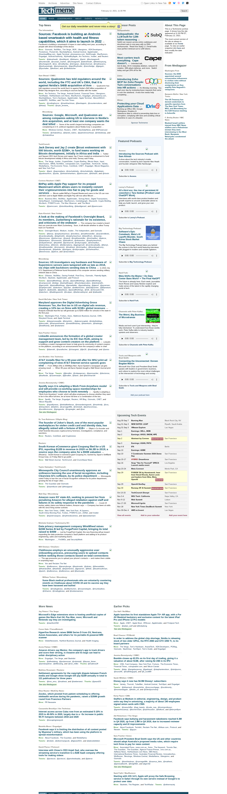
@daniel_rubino (69, 133)
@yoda (56, 173)
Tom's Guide (147, 649)
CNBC (52, 76)
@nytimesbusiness (70, 516)
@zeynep (98, 236)
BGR (74, 49)
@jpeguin (100, 66)
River (51, 19)
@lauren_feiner (89, 661)
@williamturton (78, 287)
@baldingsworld (56, 292)
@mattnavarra (99, 64)
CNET (74, 130)
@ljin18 (83, 349)
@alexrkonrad (86, 64)
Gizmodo (48, 49)
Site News (78, 3)
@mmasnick (56, 240)
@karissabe (79, 571)
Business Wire (51, 199)
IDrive (119, 100)
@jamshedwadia (73, 759)
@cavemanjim (55, 375)
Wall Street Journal (53, 460)
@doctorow (104, 373)
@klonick (54, 245)
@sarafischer (62, 349)
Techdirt (138, 727)
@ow (55, 64)
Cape (119, 54)
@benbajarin (81, 103)
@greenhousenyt (121, 709)
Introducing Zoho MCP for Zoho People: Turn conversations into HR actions (130, 83)
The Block (86, 203)
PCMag (174, 647)
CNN (99, 316)
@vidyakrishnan (45, 243)
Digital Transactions (99, 199)
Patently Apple (100, 275)
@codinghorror (53, 103)
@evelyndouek (45, 249)
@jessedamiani (89, 516)
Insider (94, 56)
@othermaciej (169, 784)
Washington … (51, 539)
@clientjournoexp (151, 689)
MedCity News (57, 691)
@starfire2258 (53, 623)
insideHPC (43, 100)
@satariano (59, 326)
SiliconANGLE (99, 98)
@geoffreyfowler (75, 66)
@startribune (52, 487)
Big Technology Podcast (141, 262)
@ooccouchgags (152, 687)
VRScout (146, 623)
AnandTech (149, 647)
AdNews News (120, 752)
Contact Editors (93, 3)
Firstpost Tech (173, 623)
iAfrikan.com (163, 727)
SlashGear (127, 649)
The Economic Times (59, 166)
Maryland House (46, 318)
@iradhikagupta (130, 672)
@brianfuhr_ (68, 321)
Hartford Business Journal (70, 641)
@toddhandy (44, 326)
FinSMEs (62, 539)
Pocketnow (43, 52)
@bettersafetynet (80, 292)
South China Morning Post (50, 513)
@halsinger (97, 323)
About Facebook (52, 738)
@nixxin (105, 173)
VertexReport (44, 201)
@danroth (51, 349)
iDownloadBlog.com (47, 54)
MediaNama (44, 166)
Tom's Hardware (59, 98)
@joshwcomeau (90, 407)
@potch (42, 571)
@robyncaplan (81, 243)
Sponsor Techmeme (139, 123)
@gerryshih (43, 285)
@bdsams (74, 59)
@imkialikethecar (67, 405)
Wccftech (43, 203)
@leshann (54, 68)
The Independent (82, 231)
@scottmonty (166, 687)
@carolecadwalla (46, 236)
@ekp (124, 669)
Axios (70, 316)
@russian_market (58, 62)
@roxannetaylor (84, 589)
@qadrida (57, 249)
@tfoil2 (88, 569)
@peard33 (96, 681)
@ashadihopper (66, 283)
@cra (106, 405)
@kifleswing (58, 664)
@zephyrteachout (62, 234)
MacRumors (102, 54)
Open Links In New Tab (155, 3)
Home (42, 19)
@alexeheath (52, 59)
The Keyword (159, 747)
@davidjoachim (92, 287)
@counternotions (95, 103)
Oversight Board (51, 231)
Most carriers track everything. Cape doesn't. (128, 60)
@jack (49, 171)
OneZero (55, 547)
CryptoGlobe (67, 161)
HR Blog (82, 399)
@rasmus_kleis (155, 761)
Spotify (48, 399)
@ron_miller (73, 664)
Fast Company (131, 664)
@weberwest (77, 681)
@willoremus (52, 566)
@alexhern (57, 287)
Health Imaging (92, 641)
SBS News (153, 752)
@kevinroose (44, 238)
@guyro (133, 729)
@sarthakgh (93, 349)
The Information (46, 30)
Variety (105, 164)
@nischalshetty (72, 171)
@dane (75, 375)
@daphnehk (60, 236)
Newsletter (101, 19)
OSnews (48, 275)
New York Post (49, 168)
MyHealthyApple (71, 56)
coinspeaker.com (72, 164)
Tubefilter (139, 684)
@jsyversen (105, 285)
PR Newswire (50, 702)
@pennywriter (92, 373)
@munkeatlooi (98, 589)
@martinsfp (97, 405)
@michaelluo (92, 238)
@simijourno (176, 669)
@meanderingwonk (83, 405)
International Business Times (126, 754)
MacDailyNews (66, 52)
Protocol (75, 278)
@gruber (67, 287)
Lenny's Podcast (137, 217)
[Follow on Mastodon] (183, 3)
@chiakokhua (56, 133)
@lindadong (142, 626)
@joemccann (82, 173)
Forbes (63, 316)
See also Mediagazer (48, 412)
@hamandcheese (57, 323)
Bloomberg (47, 112)
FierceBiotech (56, 629)
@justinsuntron (45, 173)
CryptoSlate (85, 164)
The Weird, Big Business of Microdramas (132, 316)
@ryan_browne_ (62, 105)
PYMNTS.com (54, 203)
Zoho (119, 76)
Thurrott (130, 684)
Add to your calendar (150, 515)
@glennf (95, 285)
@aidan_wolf (127, 626)
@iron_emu (51, 681)
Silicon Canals (153, 666)
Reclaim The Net (59, 563)
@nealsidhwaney (73, 323)
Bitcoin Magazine (102, 166)
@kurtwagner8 (93, 59)
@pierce (102, 238)
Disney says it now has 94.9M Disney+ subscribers (140, 681)
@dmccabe (43, 323)
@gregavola (59, 409)
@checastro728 (97, 290)
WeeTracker (44, 164)
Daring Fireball (68, 275)
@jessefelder (71, 285)
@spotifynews (52, 405)
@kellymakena (66, 245)
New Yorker (57, 213)
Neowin (117, 729)
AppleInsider (92, 52)
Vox (46, 563)
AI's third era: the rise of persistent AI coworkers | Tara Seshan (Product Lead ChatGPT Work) (139, 193)
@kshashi (93, 173)
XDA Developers (95, 49)
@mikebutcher (70, 68)
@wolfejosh (64, 59)
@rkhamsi (47, 591)
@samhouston (149, 709)
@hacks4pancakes (82, 283)
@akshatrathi (97, 283)
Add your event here (178, 515)
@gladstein (99, 171)
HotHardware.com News (59, 96)
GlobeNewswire (51, 641)
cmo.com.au (165, 749)
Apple (122, 623)
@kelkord (160, 709)
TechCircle (96, 164)
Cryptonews (71, 436)
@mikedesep (100, 133)
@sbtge (55, 283)
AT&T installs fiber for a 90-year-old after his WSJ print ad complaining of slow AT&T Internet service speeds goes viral (73, 363)
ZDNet (85, 513)
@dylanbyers (44, 240)
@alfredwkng (52, 661)
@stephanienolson (161, 669)
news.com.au (141, 747)
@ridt (87, 290)
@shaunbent (44, 407)
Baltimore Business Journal (84, 316)
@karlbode (43, 375)
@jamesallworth (120, 764)
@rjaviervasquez (54, 516)
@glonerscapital (81, 321)
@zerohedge (89, 66)
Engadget (43, 56)
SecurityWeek (76, 539)
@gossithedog (84, 285)
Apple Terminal (63, 54)
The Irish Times (67, 100)
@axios (106, 349)
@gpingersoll (78, 245)
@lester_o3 (134, 689)
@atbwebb (51, 290)
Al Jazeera (84, 510)
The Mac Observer (69, 203)
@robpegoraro (79, 373)
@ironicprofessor (165, 707)
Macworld (93, 201)
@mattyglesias (56, 589)
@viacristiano (68, 252)
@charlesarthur (92, 249)
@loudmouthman (100, 569)
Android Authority (55, 56)
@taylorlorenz (68, 569)
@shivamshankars (68, 173)
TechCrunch (44, 144)
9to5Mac (57, 49)
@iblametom (105, 287)
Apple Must (137, 623)
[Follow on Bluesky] (174, 3)
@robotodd (76, 661)
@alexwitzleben (93, 741)
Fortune (155, 664)
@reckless (75, 234)
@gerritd (146, 764)
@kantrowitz (78, 566)
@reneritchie (138, 687)
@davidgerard (80, 206)
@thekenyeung (99, 62)
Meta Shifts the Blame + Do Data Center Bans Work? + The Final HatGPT (139, 277)
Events (88, 19)
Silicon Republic (45, 402)
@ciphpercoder (45, 287)
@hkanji (42, 105)
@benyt (50, 234)
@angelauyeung (135, 669)
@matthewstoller (88, 234)
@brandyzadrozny (96, 247)
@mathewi (70, 247)
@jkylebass (62, 290)
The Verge (66, 49)
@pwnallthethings (54, 281)
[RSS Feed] (170, 3)
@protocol (51, 759)
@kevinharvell (89, 375)
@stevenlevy (44, 245)
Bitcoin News (93, 161)
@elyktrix (55, 407)
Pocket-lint (53, 52)
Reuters (105, 56)
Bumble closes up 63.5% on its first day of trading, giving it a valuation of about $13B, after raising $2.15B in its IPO (146, 659)
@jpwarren (79, 569)
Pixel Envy (80, 275)
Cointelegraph (57, 201)
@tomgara (66, 249)
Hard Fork (134, 301)
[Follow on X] (187, 3)
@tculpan (68, 292)
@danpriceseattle (54, 321)
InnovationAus (169, 754)
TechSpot (137, 649)
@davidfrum (87, 236)
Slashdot (51, 278)
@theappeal (67, 487)
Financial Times (87, 93)
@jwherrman (56, 238)
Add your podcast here (140, 395)
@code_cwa (151, 707)
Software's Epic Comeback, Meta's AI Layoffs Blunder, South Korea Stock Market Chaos (131, 236)
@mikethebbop (95, 321)
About (78, 19)
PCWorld (131, 635)
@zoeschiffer (127, 707)
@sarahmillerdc (102, 234)
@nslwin (50, 741)
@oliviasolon (79, 240)
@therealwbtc (98, 566)
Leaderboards (64, 19)
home (180, 44)
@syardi (66, 238)
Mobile (42, 3)
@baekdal (56, 569)
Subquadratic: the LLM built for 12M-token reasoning (128, 37)
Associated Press (127, 747)
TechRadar (43, 96)
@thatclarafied (45, 569)
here (179, 48)
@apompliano (59, 171)
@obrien (87, 566)
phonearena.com (78, 54)
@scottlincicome (45, 409)
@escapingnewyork (55, 720)
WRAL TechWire (57, 164)
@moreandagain (121, 689)
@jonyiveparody (60, 66)
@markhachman (67, 103)
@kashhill (58, 243)
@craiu (66, 281)
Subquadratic (123, 30)
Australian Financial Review (150, 754)
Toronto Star (171, 747)
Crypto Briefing (80, 161)
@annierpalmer (45, 664)
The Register (133, 784)
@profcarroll (68, 243)
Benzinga (128, 756)
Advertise (64, 3)
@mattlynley (63, 64)
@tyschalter (44, 68)
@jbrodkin (67, 373)
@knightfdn (133, 764)
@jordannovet (65, 661)
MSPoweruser (102, 130)
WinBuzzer (118, 756)
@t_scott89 (146, 672)
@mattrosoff (93, 664)
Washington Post (52, 316)
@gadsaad (147, 669)
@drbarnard (127, 687)
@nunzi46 (118, 672)
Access (133, 176)
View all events (124, 515)
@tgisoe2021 (76, 741)
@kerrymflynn (175, 709)
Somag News (84, 199)
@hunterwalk (44, 62)
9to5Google (91, 54)
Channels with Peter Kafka (141, 345)
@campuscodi (45, 283)
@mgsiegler (70, 409)
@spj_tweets (139, 707)
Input (102, 161)
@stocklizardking (66, 206)
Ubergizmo (82, 49)
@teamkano (86, 323)
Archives (52, 3)
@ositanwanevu (76, 591)
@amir (83, 59)
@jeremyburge (65, 566)
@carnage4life (66, 407)
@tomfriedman (128, 761)
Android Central (79, 52)
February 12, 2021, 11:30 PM (113, 11)
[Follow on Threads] (179, 3)
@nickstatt (77, 407)
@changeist (74, 349)
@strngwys (74, 64)
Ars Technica (84, 56)
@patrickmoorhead (86, 133)
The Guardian (50, 484)
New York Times (60, 299)
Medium (63, 231)
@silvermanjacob (62, 741)
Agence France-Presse (149, 749)
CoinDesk (73, 166)
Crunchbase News (84, 460)
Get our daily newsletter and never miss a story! (88, 26)
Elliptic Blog (61, 419)
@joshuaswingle (45, 66)
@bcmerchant (135, 709)
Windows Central (56, 130)
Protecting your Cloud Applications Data (130, 105)
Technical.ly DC (62, 523)
